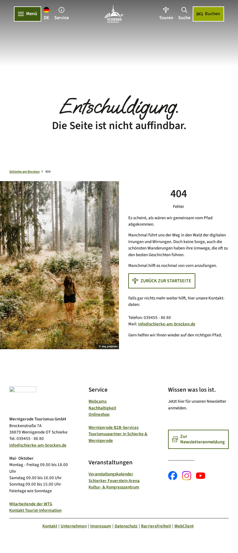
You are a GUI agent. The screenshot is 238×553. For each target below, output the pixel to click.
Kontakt (49, 526)
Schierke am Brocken (24, 171)
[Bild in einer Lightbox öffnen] (22, 399)
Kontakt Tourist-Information (35, 510)
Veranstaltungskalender (111, 474)
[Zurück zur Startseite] (114, 14)
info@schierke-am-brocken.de (166, 324)
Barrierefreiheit (156, 526)
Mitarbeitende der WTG (30, 504)
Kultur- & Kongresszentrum (114, 487)
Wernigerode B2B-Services (113, 427)
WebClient (184, 526)
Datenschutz (126, 526)
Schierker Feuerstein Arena (114, 481)
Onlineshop (99, 414)
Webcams (98, 401)
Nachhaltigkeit (102, 408)
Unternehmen (74, 526)
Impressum (100, 526)
